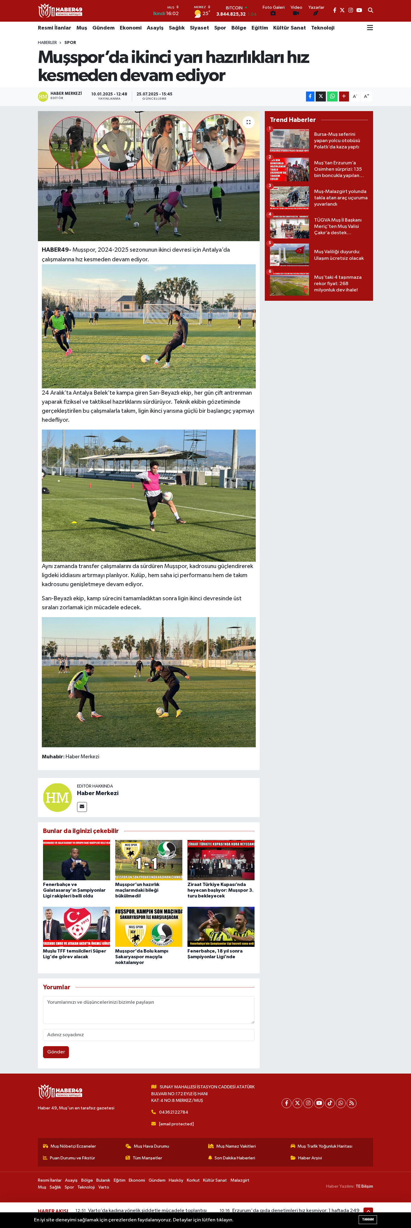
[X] (297, 1103)
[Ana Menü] (370, 28)
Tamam (368, 1219)
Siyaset (199, 28)
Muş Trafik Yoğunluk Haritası (325, 1146)
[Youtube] (319, 1103)
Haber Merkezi (98, 793)
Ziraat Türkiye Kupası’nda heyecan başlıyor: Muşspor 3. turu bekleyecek (220, 890)
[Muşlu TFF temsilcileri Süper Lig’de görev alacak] (76, 926)
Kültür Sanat (289, 28)
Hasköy (176, 1180)
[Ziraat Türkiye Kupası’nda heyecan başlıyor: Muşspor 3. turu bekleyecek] (221, 860)
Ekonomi (131, 28)
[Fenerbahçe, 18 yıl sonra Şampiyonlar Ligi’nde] (221, 926)
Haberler (47, 43)
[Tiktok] (330, 1103)
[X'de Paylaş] (321, 96)
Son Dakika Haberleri (235, 1158)
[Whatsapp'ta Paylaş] (332, 96)
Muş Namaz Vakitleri (236, 1146)
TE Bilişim (364, 1186)
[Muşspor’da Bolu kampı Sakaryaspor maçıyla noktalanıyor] (148, 926)
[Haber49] (60, 10)
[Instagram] (308, 1103)
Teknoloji (323, 28)
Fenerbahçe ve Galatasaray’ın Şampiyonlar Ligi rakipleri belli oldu (74, 890)
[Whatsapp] (341, 1103)
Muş (81, 28)
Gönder (56, 1052)
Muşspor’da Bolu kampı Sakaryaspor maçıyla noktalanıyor (141, 957)
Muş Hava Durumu (151, 1146)
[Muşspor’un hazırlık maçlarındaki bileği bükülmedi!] (148, 860)
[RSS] (352, 1103)
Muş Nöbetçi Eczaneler (73, 1146)
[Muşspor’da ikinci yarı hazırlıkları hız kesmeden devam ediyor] (149, 176)
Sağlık (177, 28)
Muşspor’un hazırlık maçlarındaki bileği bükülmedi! (137, 890)
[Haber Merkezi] (57, 797)
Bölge (238, 28)
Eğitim (260, 28)
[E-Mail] (82, 807)
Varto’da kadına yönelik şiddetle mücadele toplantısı (147, 1210)
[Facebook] (287, 1103)
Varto (103, 1187)
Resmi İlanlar (54, 28)
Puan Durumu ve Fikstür (72, 1158)
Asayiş (155, 28)
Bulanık (103, 1180)
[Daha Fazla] (344, 96)
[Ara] (370, 11)
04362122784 (173, 1112)
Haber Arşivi (310, 1158)
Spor (220, 28)
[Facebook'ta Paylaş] (310, 96)
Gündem (103, 28)
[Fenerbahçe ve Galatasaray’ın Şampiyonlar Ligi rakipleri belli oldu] (76, 860)
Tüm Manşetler (147, 1158)
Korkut (193, 1180)
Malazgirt (239, 1180)
